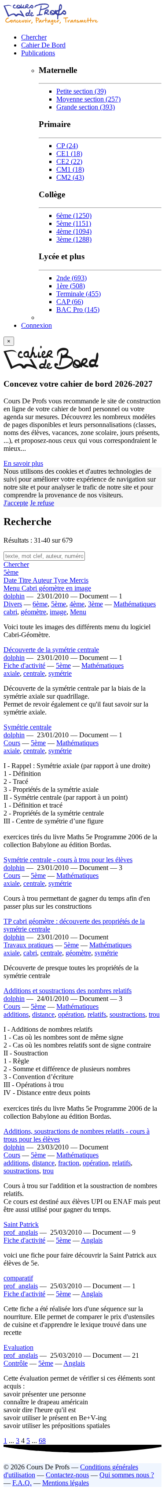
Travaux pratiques (28, 945)
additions (16, 1014)
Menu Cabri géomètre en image (47, 588)
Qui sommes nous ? (126, 1475)
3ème (74, 239)
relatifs (97, 1014)
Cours (12, 743)
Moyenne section (88, 99)
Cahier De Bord (43, 45)
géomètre (33, 612)
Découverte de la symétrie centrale (51, 649)
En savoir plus (23, 463)
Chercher (34, 37)
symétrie (60, 673)
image (58, 612)
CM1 (70, 169)
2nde (71, 278)
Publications (38, 53)
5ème (73, 223)
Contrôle (16, 1363)
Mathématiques (135, 604)
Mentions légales (65, 1482)
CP (67, 145)
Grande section (85, 107)
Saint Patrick (21, 1224)
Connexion (36, 325)
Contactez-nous (67, 1475)
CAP (69, 301)
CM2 (70, 177)
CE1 (69, 153)
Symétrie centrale (27, 727)
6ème (74, 215)
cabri (10, 612)
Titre (25, 580)
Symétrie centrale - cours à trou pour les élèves (68, 859)
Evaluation (18, 1347)
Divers (13, 604)
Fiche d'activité (24, 665)
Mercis (79, 580)
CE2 (69, 161)
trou (154, 1014)
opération (71, 1014)
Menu (78, 612)
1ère (70, 286)
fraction (68, 1163)
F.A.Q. (22, 1482)
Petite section (81, 91)
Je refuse (42, 503)
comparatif (18, 1278)
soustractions (127, 1014)
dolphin (14, 596)
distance (43, 1014)
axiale (12, 673)
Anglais (92, 1240)
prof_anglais (21, 1232)
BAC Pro (77, 309)
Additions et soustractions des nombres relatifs (68, 990)
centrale (34, 673)
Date (11, 580)
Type (62, 580)
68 (42, 1440)
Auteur (43, 580)
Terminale (78, 293)
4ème (74, 231)
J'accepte (16, 503)
